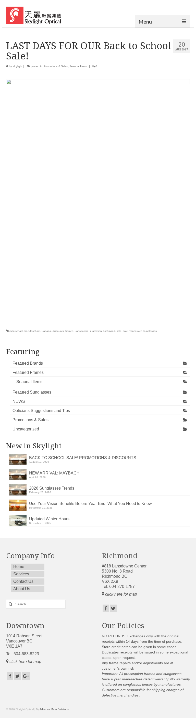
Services (21, 574)
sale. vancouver (132, 331)
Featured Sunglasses (32, 392)
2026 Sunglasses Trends (51, 488)
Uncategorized (26, 429)
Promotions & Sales (56, 66)
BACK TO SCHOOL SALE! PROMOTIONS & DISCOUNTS (82, 458)
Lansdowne (82, 331)
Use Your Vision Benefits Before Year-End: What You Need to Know (90, 503)
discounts (58, 331)
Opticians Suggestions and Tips (41, 410)
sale (119, 331)
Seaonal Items (78, 66)
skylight (17, 66)
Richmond (109, 331)
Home (18, 566)
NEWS (19, 401)
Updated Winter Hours (49, 519)
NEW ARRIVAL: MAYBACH (54, 473)
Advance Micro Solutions (54, 709)
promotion (96, 331)
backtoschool (32, 331)
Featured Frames (28, 372)
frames (69, 331)
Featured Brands (28, 363)
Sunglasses (150, 331)
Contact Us (23, 581)
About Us (21, 589)
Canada (46, 331)
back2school (15, 331)
